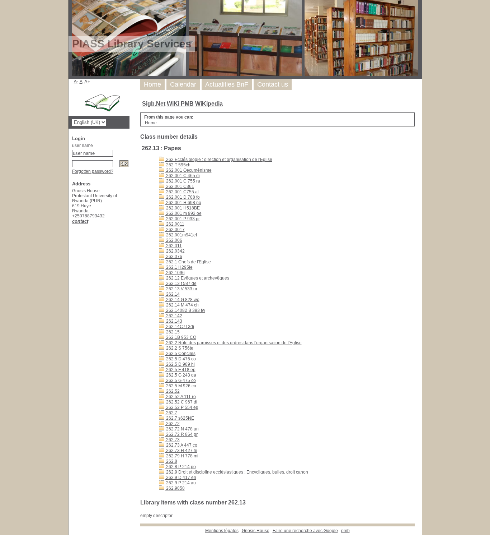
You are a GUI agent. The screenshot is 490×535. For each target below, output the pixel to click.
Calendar (183, 84)
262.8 (171, 461)
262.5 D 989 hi (180, 364)
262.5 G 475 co (180, 380)
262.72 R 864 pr (181, 434)
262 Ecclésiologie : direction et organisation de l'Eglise (218, 159)
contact (80, 221)
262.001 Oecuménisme (188, 170)
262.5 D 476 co (180, 358)
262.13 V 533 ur (181, 288)
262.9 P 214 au (180, 482)
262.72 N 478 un (182, 429)
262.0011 (174, 224)
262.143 (173, 321)
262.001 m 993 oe (183, 213)
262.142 (173, 315)
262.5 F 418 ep (180, 369)
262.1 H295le (179, 267)
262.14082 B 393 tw (185, 310)
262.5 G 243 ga (180, 375)
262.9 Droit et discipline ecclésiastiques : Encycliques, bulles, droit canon (236, 472)
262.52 (172, 391)
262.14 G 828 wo (182, 299)
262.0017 (175, 229)
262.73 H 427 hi (181, 450)
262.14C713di (179, 326)
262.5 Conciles (180, 353)
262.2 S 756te (179, 348)
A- (76, 81)
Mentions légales (222, 530)
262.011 (173, 245)
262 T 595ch (177, 164)
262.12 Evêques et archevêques (197, 278)
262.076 (173, 256)
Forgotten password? (92, 171)
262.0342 (175, 251)
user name (82, 145)
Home (152, 84)
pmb (345, 530)
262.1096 (175, 272)
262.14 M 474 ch (182, 305)
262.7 (171, 412)
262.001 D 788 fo (182, 197)
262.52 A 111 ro (180, 396)
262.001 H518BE (182, 208)
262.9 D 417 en (180, 477)
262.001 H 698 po (183, 202)
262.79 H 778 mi (181, 455)
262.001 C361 (179, 186)
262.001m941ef (181, 234)
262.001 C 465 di (182, 175)
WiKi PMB (180, 104)
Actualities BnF (226, 84)
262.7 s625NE (179, 418)
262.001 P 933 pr (182, 218)
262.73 (172, 439)
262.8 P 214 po (180, 466)
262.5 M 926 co (180, 385)
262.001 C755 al (182, 191)
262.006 (173, 240)
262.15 (172, 332)
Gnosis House (255, 530)
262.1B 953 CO (180, 337)
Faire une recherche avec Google (305, 530)
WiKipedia (209, 104)
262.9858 (175, 488)
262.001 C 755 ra (182, 181)
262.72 (172, 423)
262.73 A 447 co (181, 445)
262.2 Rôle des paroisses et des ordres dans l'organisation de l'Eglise (233, 342)
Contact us (272, 84)
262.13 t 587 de (181, 283)
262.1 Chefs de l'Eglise (188, 261)
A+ (87, 81)
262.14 (172, 294)
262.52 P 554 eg (181, 407)
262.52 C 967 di (181, 402)
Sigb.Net (153, 104)
